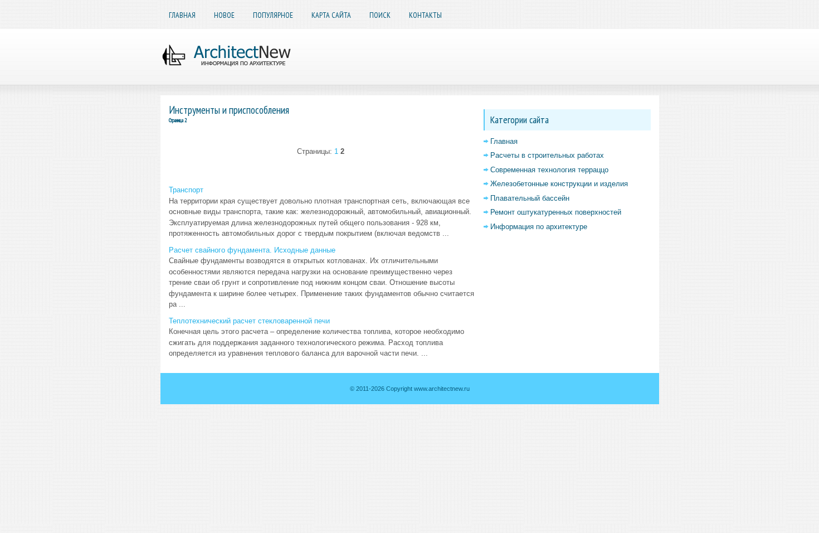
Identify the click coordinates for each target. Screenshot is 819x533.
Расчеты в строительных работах (547, 155)
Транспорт (186, 190)
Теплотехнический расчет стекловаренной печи (249, 321)
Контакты (425, 15)
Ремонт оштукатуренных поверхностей (555, 212)
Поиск (380, 15)
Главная (182, 15)
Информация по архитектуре (538, 226)
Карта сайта (331, 15)
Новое (224, 15)
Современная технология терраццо (549, 170)
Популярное (273, 15)
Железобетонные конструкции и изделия (559, 184)
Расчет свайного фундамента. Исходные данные (252, 250)
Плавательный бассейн (529, 198)
